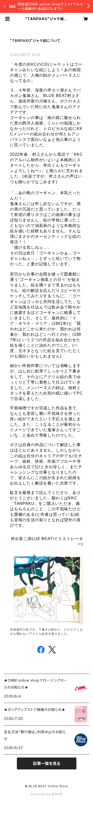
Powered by (41, 794)
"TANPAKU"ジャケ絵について (35, 40)
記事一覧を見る (46, 763)
